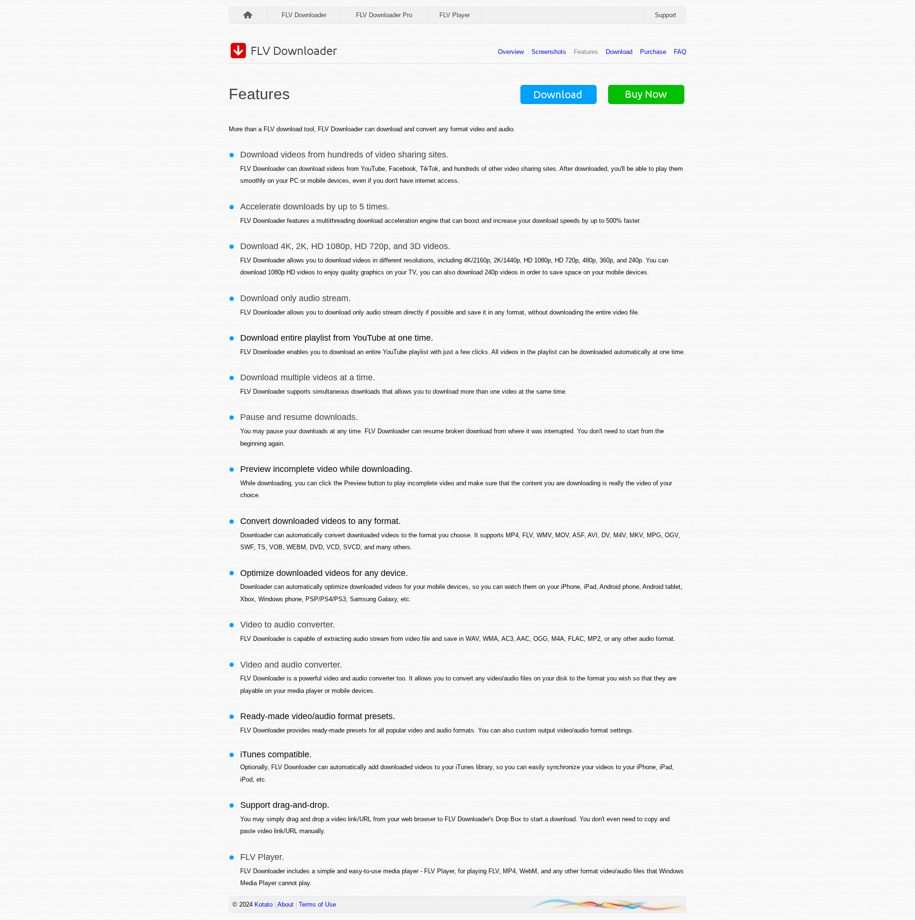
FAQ (680, 51)
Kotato (263, 904)
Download (619, 51)
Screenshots (548, 51)
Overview (511, 51)
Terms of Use (317, 904)
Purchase (653, 51)
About (285, 904)
